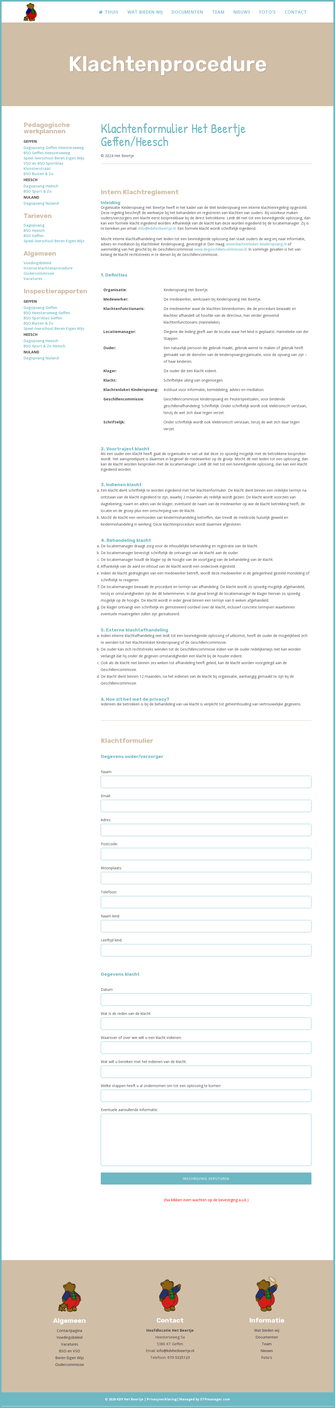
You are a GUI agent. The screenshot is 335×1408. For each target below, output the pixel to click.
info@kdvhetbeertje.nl (157, 228)
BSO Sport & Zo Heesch (44, 345)
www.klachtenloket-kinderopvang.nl (256, 244)
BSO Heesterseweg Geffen (47, 312)
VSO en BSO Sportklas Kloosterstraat (43, 166)
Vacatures (33, 278)
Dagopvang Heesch (41, 185)
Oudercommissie (39, 273)
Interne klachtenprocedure (48, 268)
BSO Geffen (34, 235)
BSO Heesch (34, 230)
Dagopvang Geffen (40, 307)
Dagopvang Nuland (41, 203)
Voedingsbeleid (37, 262)
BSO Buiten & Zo (38, 173)
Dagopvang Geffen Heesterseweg (54, 147)
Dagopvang (34, 225)
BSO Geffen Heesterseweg (47, 152)
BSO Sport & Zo (38, 191)
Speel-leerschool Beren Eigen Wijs (54, 158)
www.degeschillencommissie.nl (220, 249)
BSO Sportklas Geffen (43, 317)
